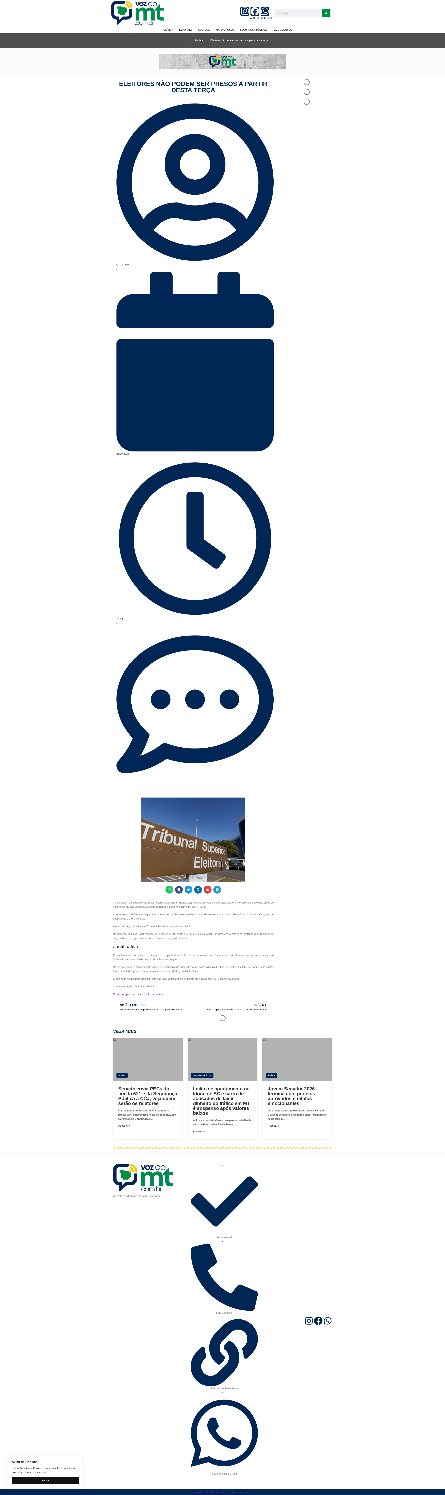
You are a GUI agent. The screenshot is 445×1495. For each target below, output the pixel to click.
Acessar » (124, 1125)
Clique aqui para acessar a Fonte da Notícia (138, 994)
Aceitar (45, 1480)
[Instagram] (244, 11)
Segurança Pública (202, 1075)
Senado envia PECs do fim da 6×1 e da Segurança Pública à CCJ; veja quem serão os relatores (147, 1096)
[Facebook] (254, 11)
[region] (45, 1472)
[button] (169, 890)
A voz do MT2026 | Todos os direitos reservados (222, 1492)
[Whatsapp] (265, 11)
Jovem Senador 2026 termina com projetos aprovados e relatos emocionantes (291, 1096)
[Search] (326, 13)
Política (122, 1075)
